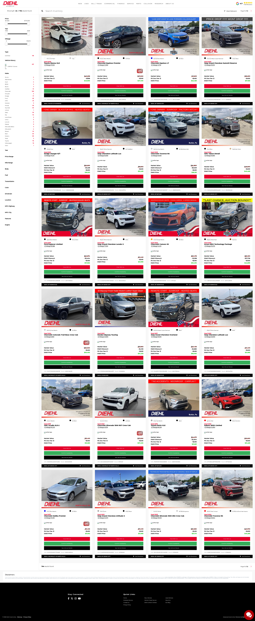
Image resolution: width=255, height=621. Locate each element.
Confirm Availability (67, 90)
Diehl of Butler (49, 194)
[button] (91, 36)
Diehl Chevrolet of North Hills (108, 103)
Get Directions (85, 103)
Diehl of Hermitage (50, 284)
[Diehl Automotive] (10, 3)
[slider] (6, 23)
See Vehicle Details (67, 95)
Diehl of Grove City (157, 103)
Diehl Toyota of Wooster (52, 103)
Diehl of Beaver (102, 375)
